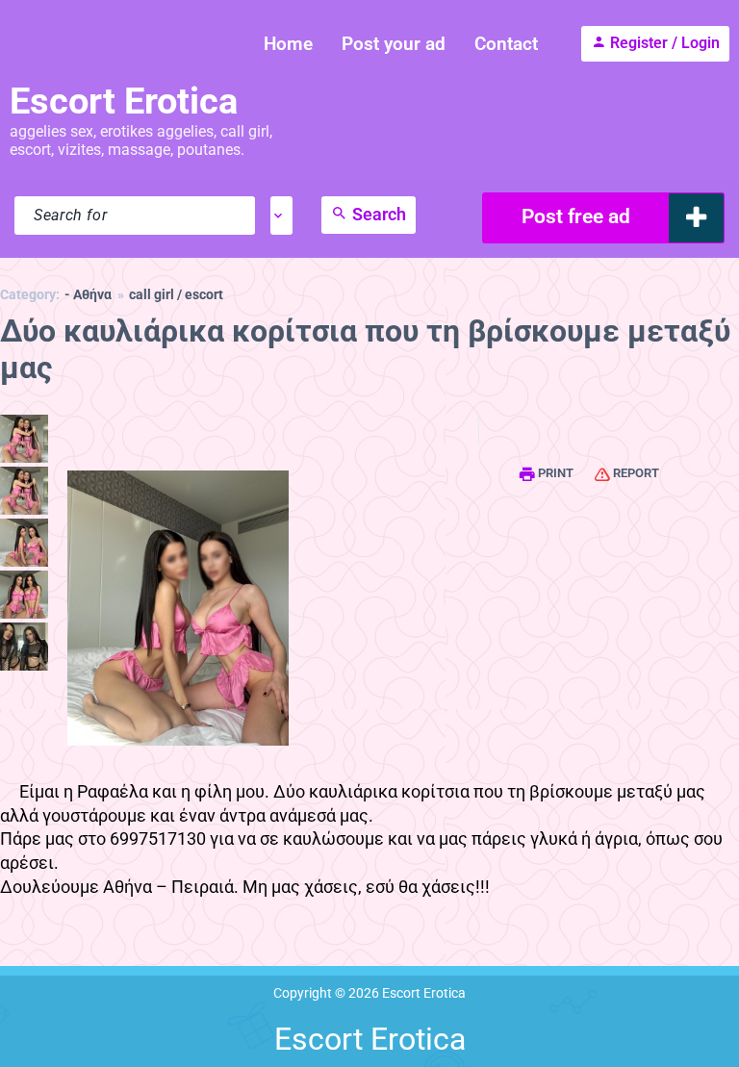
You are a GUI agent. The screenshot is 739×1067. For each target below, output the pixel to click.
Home (288, 44)
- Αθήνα (88, 295)
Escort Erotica (124, 101)
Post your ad (394, 44)
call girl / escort (176, 295)
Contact (506, 44)
